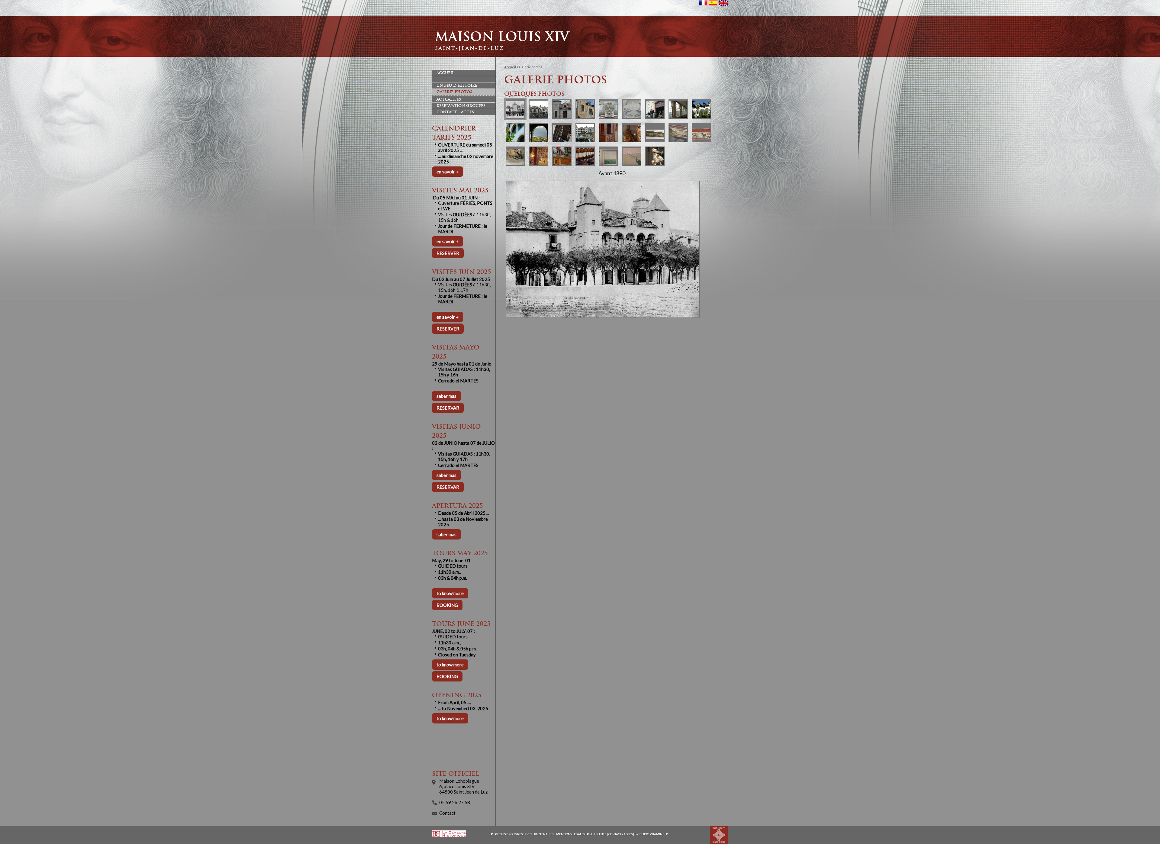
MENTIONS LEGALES (570, 834)
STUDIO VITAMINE (651, 834)
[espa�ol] (713, 5)
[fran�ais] (703, 5)
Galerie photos (454, 91)
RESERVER (448, 253)
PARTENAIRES (544, 834)
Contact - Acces (455, 112)
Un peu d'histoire (457, 85)
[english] (723, 6)
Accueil (445, 72)
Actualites (449, 99)
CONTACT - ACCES (620, 834)
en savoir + (448, 171)
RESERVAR (448, 408)
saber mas (446, 396)
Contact (447, 813)
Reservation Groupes (461, 105)
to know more (450, 593)
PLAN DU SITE (596, 834)
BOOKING (447, 605)
